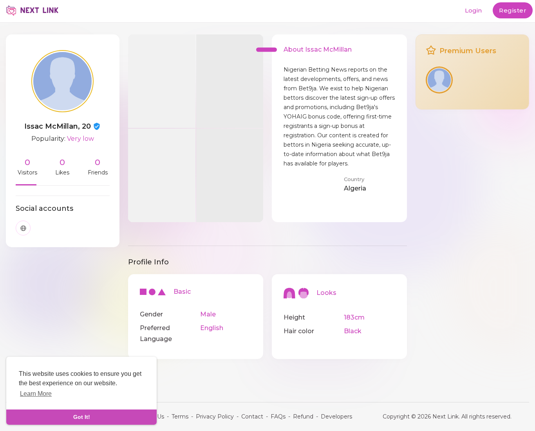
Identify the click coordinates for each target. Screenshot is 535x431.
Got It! (81, 417)
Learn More (36, 393)
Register (512, 10)
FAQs (278, 416)
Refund (303, 416)
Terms (180, 416)
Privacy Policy (215, 416)
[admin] (439, 79)
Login (473, 10)
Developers (336, 416)
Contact (252, 416)
